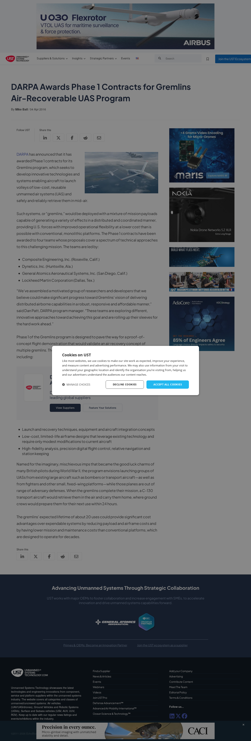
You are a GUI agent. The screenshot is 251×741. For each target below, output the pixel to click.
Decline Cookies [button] (125, 384)
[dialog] (125, 370)
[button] (76, 384)
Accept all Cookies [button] (167, 384)
